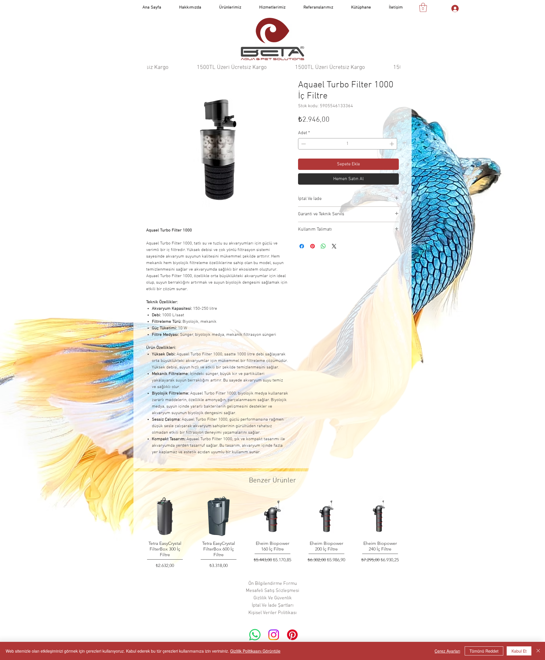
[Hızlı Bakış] (165, 516)
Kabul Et (519, 651)
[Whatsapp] (255, 635)
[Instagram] (274, 635)
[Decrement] (303, 143)
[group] (272, 532)
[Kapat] (538, 650)
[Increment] (392, 143)
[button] (318, 7)
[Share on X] (334, 246)
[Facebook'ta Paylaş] (301, 246)
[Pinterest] (292, 635)
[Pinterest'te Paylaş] (312, 246)
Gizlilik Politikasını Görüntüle (255, 651)
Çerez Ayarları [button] (447, 651)
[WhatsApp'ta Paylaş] (323, 246)
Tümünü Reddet (483, 651)
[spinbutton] (347, 143)
